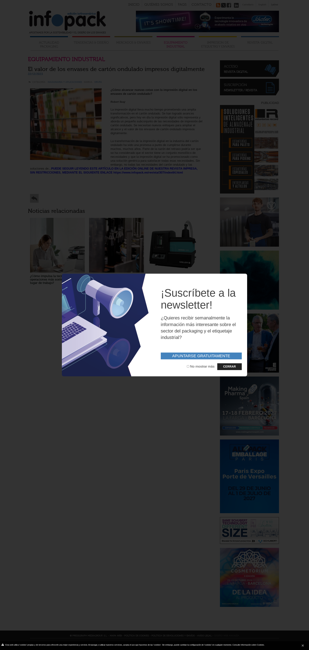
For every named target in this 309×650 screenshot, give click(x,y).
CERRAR (229, 366)
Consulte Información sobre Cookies (248, 645)
